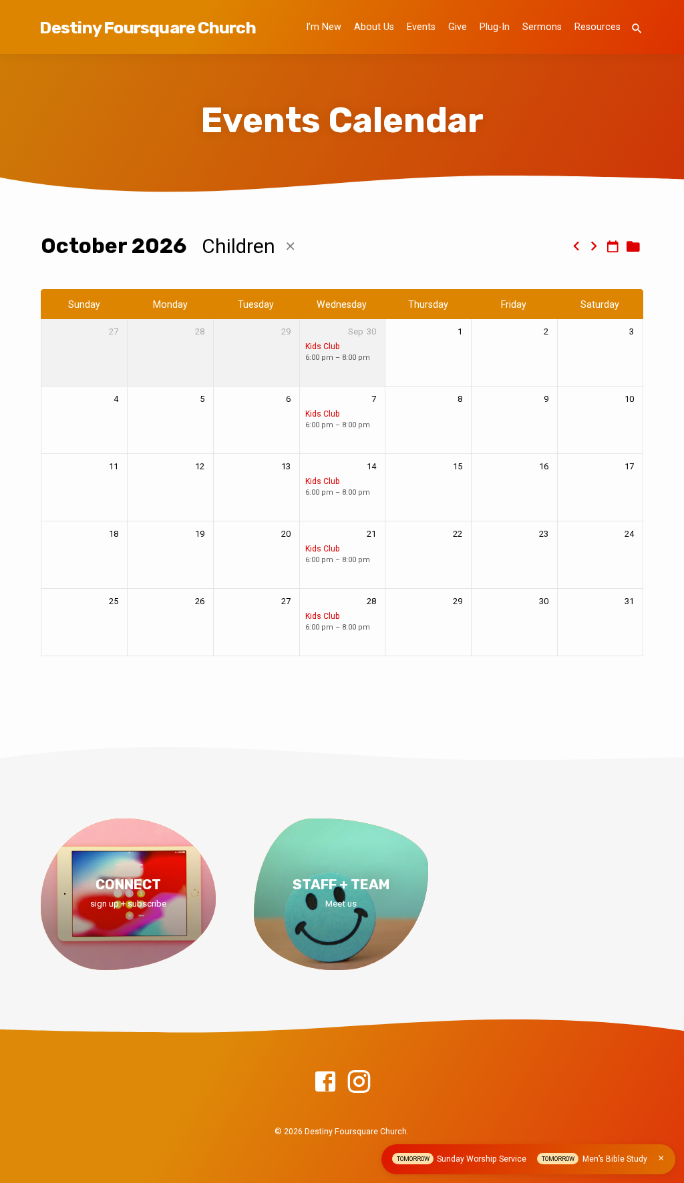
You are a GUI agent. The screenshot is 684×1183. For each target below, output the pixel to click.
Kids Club (322, 346)
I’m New (323, 27)
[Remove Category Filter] (290, 246)
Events (421, 27)
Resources (597, 27)
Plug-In (495, 27)
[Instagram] (358, 1082)
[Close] (661, 1158)
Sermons (542, 27)
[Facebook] (325, 1082)
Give (457, 27)
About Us (374, 27)
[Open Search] (637, 29)
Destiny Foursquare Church (147, 27)
